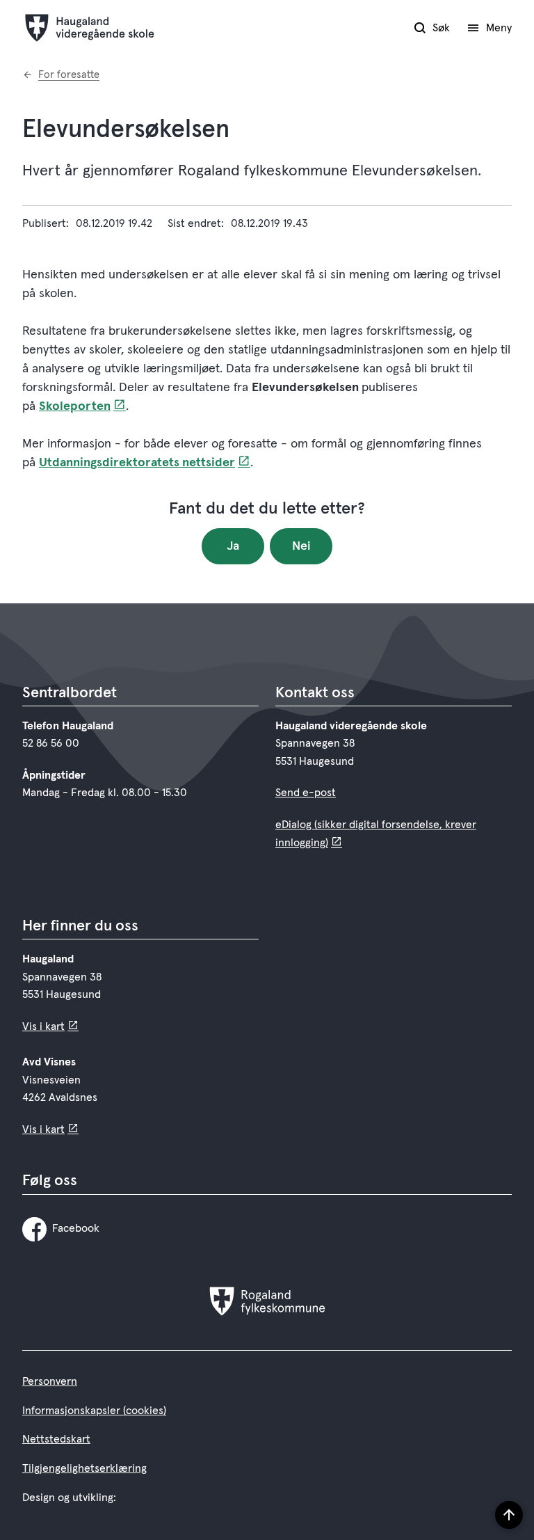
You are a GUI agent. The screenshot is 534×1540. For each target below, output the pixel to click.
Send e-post (305, 792)
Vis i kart (43, 1026)
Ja (233, 546)
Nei (301, 546)
